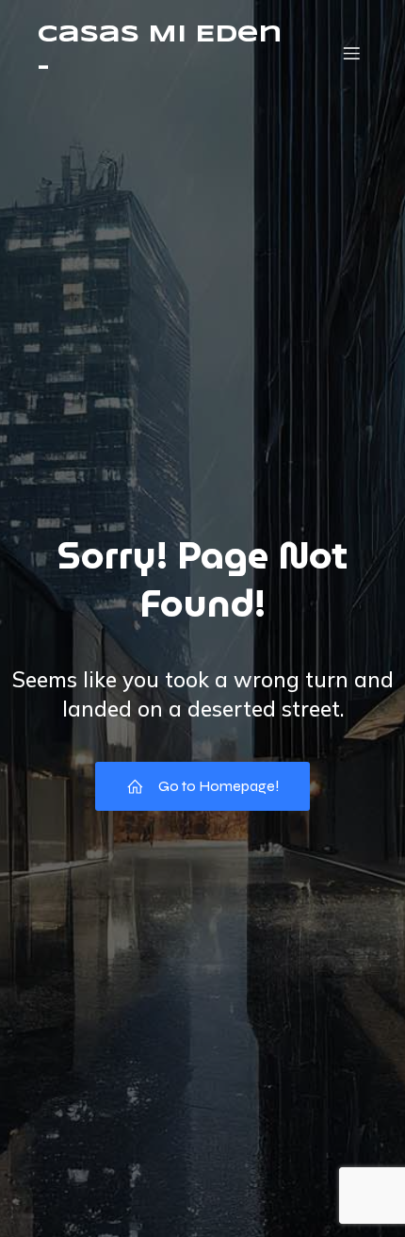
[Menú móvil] (351, 53)
